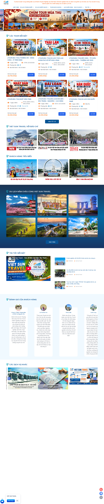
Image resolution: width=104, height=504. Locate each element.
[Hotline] (101, 489)
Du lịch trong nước (26, 7)
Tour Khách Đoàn (55, 7)
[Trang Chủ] (6, 2)
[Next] (101, 20)
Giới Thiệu (16, 7)
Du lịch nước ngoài (41, 7)
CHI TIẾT (31, 74)
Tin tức (87, 7)
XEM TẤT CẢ (52, 121)
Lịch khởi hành (68, 7)
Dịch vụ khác (78, 7)
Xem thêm (52, 242)
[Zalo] (101, 493)
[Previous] (2, 20)
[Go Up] (101, 497)
